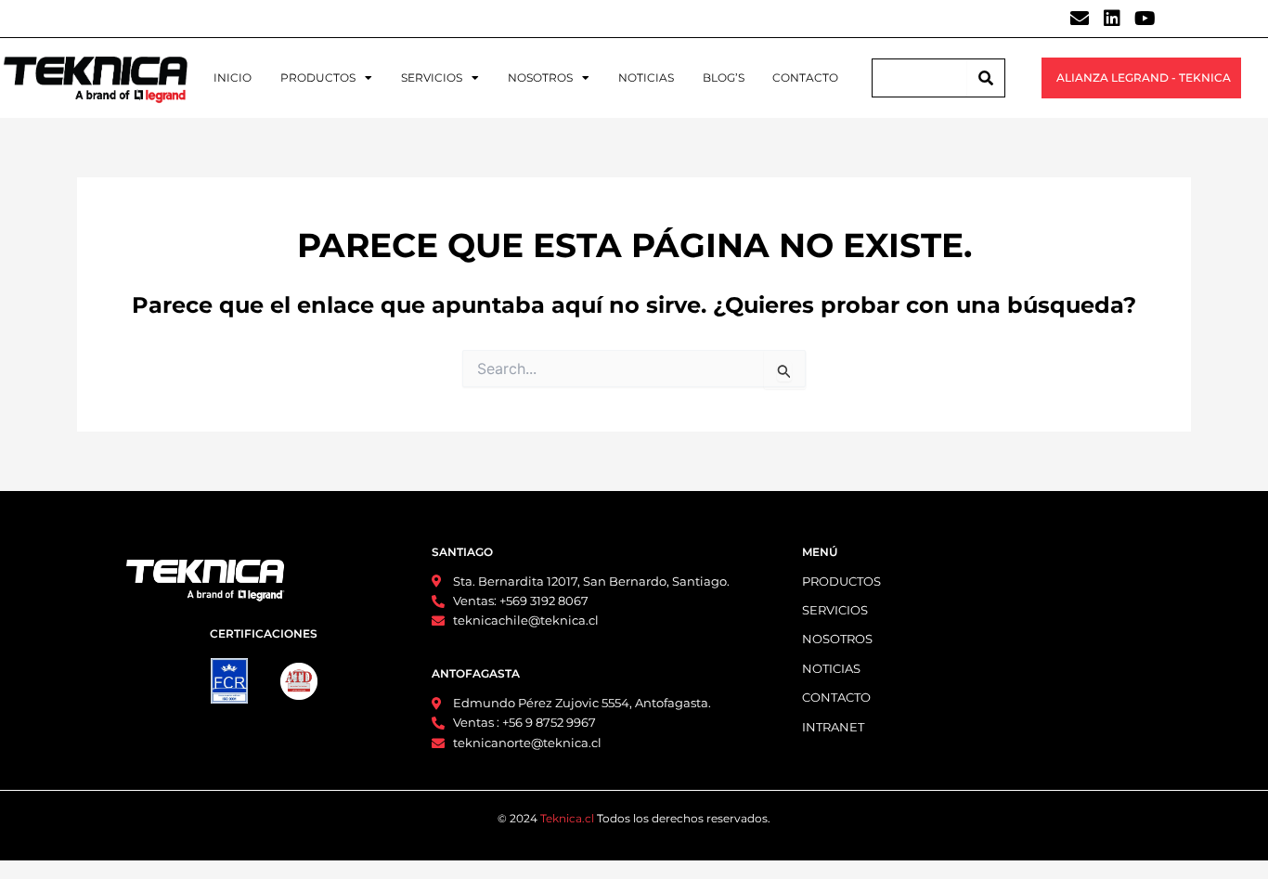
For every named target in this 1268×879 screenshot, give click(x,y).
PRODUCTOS (318, 77)
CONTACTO (805, 77)
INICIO (232, 77)
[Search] (985, 78)
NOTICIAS (646, 77)
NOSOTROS (540, 77)
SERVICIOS (431, 77)
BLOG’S (723, 77)
